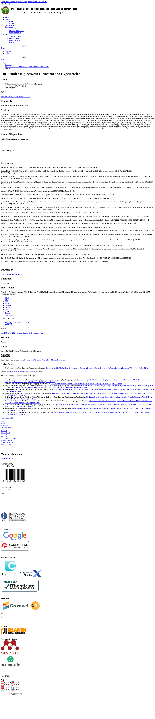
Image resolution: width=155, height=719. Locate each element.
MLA (7, 311)
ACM (7, 298)
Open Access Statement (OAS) (9, 438)
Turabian (8, 313)
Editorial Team (14, 38)
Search (24, 46)
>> (12, 418)
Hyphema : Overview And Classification (100, 397)
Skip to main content (8, 2)
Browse (7, 19)
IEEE (7, 309)
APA (6, 302)
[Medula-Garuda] (15, 550)
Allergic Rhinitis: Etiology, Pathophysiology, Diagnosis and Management (107, 380)
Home (7, 17)
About (7, 34)
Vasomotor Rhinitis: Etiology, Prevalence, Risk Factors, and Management (76, 393)
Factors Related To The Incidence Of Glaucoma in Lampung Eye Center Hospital (73, 368)
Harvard (8, 307)
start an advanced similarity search (21, 372)
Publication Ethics (15, 33)
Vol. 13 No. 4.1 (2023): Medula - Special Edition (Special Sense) (27, 67)
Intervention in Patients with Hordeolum (102, 401)
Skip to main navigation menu (25, 2)
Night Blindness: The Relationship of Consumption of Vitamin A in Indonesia (81, 405)
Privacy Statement (15, 40)
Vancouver (8, 315)
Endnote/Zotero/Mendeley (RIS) (18, 322)
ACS (6, 300)
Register (8, 51)
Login (7, 53)
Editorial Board (5, 433)
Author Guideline (15, 29)
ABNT (7, 303)
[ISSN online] (14, 484)
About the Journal (15, 36)
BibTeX (9, 324)
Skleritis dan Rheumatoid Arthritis (62, 384)
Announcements (10, 25)
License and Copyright (7, 442)
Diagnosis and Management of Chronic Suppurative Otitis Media (76, 389)
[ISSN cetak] (13, 508)
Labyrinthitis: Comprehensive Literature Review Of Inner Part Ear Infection (75, 412)
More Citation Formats (8, 294)
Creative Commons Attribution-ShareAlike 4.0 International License (43, 360)
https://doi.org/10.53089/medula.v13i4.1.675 (15, 97)
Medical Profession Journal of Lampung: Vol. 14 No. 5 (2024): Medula (125, 368)
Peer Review (4, 436)
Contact (11, 42)
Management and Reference (9, 444)
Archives (12, 23)
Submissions (9, 27)
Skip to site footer (41, 2)
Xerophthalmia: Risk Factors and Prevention (87, 408)
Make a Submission (7, 458)
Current (11, 21)
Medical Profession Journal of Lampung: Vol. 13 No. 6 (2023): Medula (98, 384)
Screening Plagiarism (7, 440)
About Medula (5, 429)
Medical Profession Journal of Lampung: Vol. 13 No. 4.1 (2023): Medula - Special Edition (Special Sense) (51, 387)
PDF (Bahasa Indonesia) (13, 274)
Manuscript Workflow (16, 31)
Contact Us (4, 431)
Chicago (8, 305)
